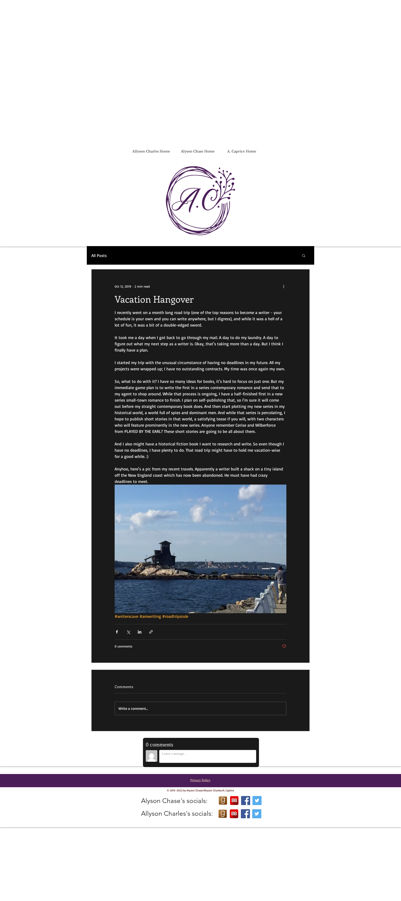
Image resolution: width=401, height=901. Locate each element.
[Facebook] (245, 800)
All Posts (99, 255)
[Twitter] (257, 800)
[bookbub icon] (234, 800)
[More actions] (283, 286)
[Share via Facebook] (117, 632)
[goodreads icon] (222, 800)
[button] (303, 255)
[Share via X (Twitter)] (128, 632)
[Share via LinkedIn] (139, 632)
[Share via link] (151, 632)
